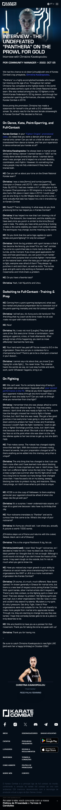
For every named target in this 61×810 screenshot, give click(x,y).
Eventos (6, 741)
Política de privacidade (27, 766)
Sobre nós (7, 773)
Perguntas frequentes (27, 742)
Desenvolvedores (29, 733)
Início (5, 733)
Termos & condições (26, 758)
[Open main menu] (58, 4)
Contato (25, 773)
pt (51, 4)
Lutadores (7, 749)
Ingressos (7, 757)
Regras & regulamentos (28, 750)
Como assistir (9, 765)
